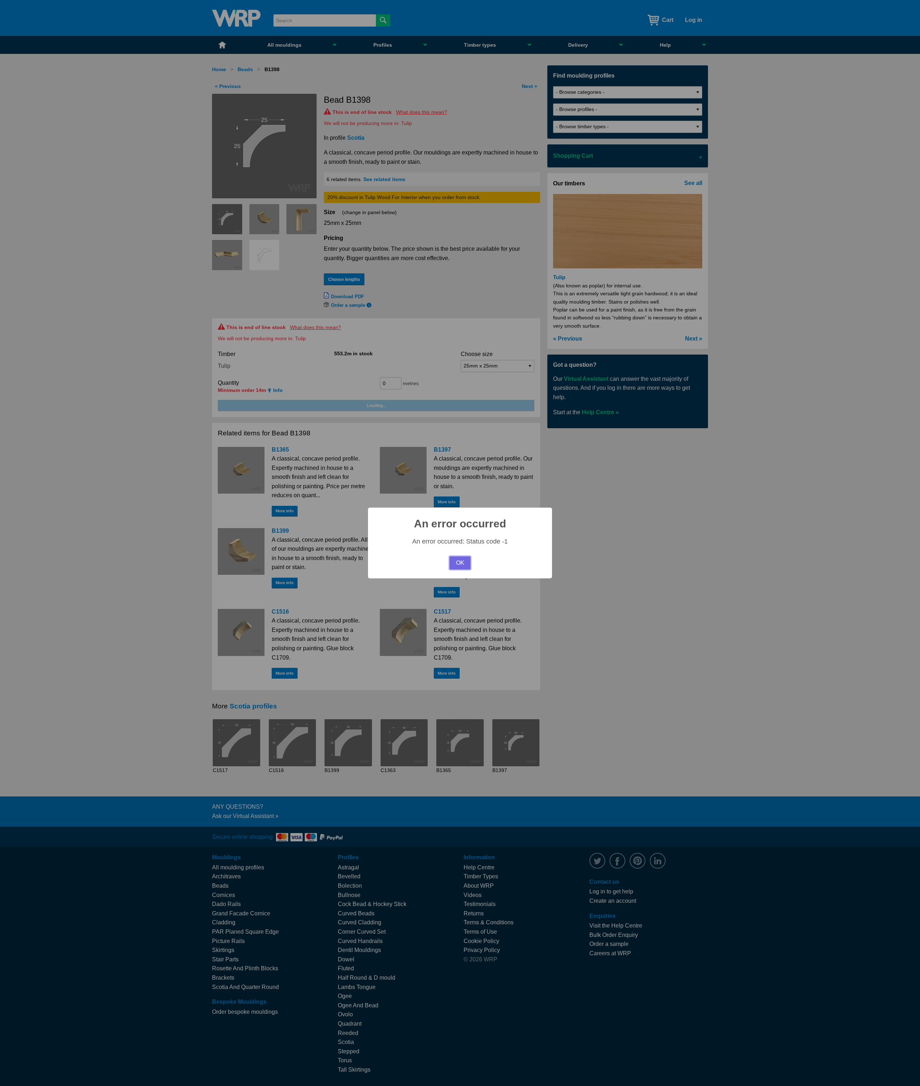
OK (460, 563)
